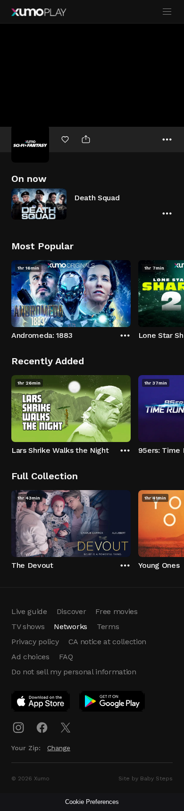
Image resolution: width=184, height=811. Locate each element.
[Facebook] (42, 728)
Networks (70, 626)
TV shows (27, 626)
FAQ (66, 656)
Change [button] (58, 748)
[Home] (38, 12)
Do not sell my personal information (73, 671)
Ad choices (30, 656)
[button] (92, 203)
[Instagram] (18, 728)
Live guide (29, 611)
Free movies (116, 611)
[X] (66, 728)
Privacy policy (35, 641)
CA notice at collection (107, 641)
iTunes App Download (41, 703)
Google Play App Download (112, 703)
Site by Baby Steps (145, 778)
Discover (71, 611)
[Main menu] (167, 11)
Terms (108, 626)
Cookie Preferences (92, 801)
